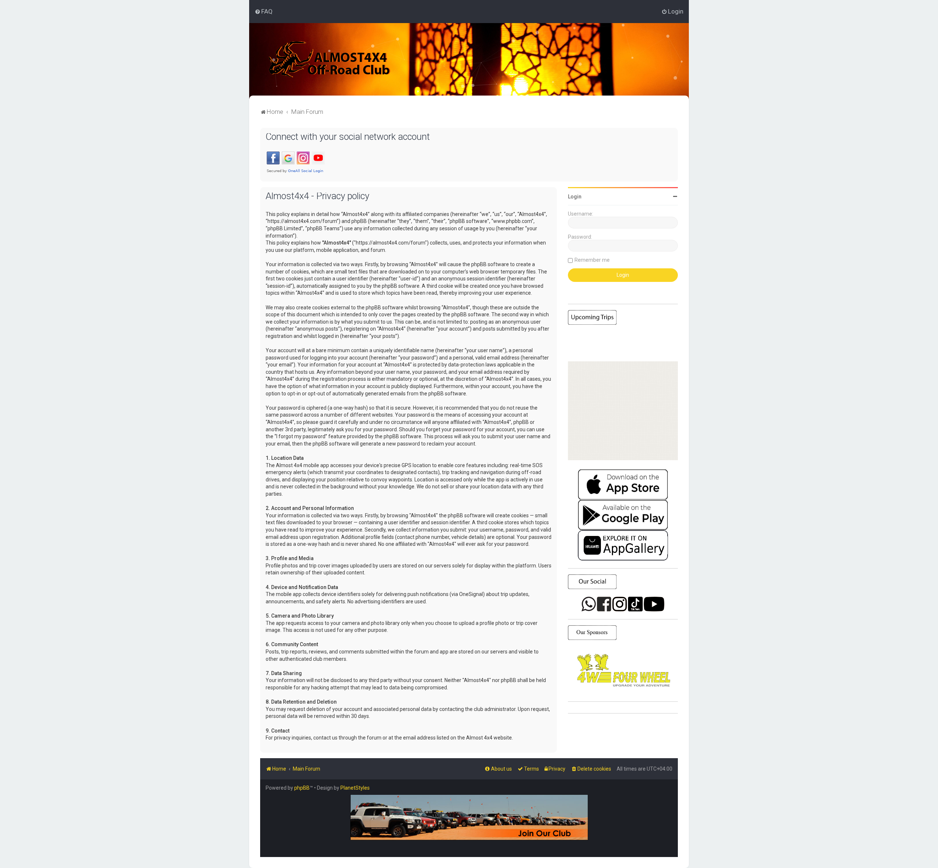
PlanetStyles (355, 788)
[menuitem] (264, 11)
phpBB (302, 788)
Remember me (592, 260)
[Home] (329, 59)
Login (574, 197)
